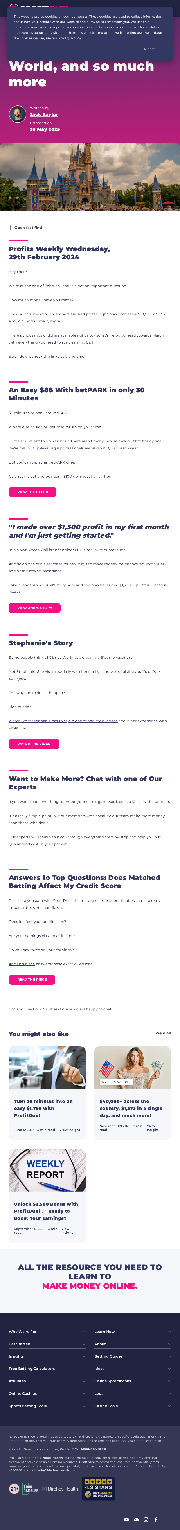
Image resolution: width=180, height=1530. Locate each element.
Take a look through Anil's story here (42, 585)
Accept (149, 49)
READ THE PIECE (32, 979)
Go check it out (23, 476)
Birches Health (51, 1457)
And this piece (22, 964)
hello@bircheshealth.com (56, 1470)
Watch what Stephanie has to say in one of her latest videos (63, 721)
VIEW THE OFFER (32, 492)
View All (163, 1033)
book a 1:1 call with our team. (144, 802)
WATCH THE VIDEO (34, 744)
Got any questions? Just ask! (35, 1009)
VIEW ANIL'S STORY (34, 608)
